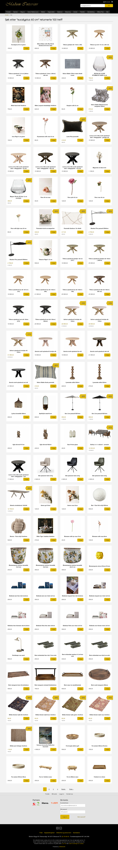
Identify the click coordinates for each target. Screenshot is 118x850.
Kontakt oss (69, 794)
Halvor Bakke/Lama (33, 12)
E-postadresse (64, 803)
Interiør (75, 12)
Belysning (68, 12)
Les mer (64, 843)
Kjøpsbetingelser (49, 833)
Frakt (41, 833)
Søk (109, 5)
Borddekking (91, 12)
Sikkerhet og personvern (63, 833)
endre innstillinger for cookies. (76, 843)
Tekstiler (82, 12)
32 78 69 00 (65, 836)
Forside (8, 12)
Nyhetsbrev (76, 833)
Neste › (63, 789)
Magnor (23, 12)
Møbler (43, 12)
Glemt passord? (81, 817)
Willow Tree (100, 12)
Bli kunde (54, 794)
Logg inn (61, 794)
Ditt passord (63, 809)
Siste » (71, 789)
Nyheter (15, 12)
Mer (107, 12)
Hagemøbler (51, 12)
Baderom (59, 12)
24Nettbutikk (62, 846)
